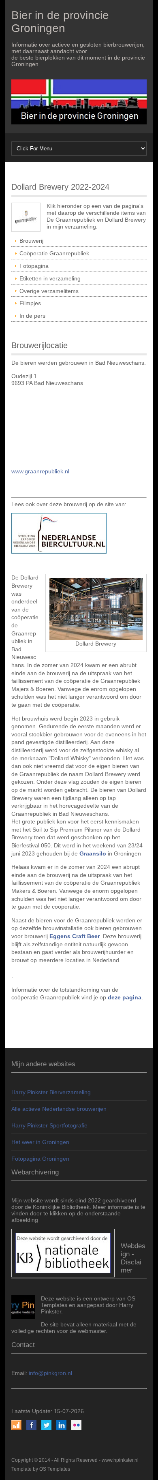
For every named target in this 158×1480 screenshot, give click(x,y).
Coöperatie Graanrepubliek (54, 253)
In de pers (32, 315)
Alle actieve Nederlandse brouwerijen (59, 1109)
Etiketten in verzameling (50, 278)
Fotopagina (34, 266)
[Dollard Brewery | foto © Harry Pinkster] (96, 608)
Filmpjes (30, 303)
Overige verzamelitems (49, 291)
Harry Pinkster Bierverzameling (51, 1092)
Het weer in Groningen (40, 1142)
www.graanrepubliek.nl (40, 471)
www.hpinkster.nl (120, 1460)
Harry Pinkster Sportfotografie (49, 1125)
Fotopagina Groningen (40, 1158)
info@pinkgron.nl (50, 1373)
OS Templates (54, 1469)
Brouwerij (31, 240)
